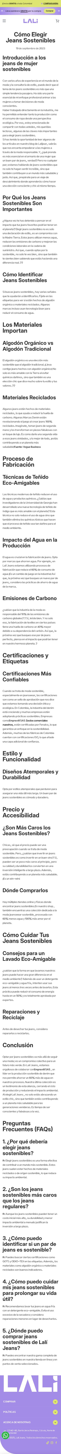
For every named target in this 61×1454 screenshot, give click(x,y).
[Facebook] (56, 1442)
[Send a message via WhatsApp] (5, 1435)
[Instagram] (52, 1442)
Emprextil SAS (17, 720)
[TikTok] (47, 1442)
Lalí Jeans (17, 1094)
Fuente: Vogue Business (27, 447)
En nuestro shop (44, 906)
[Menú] (4, 21)
